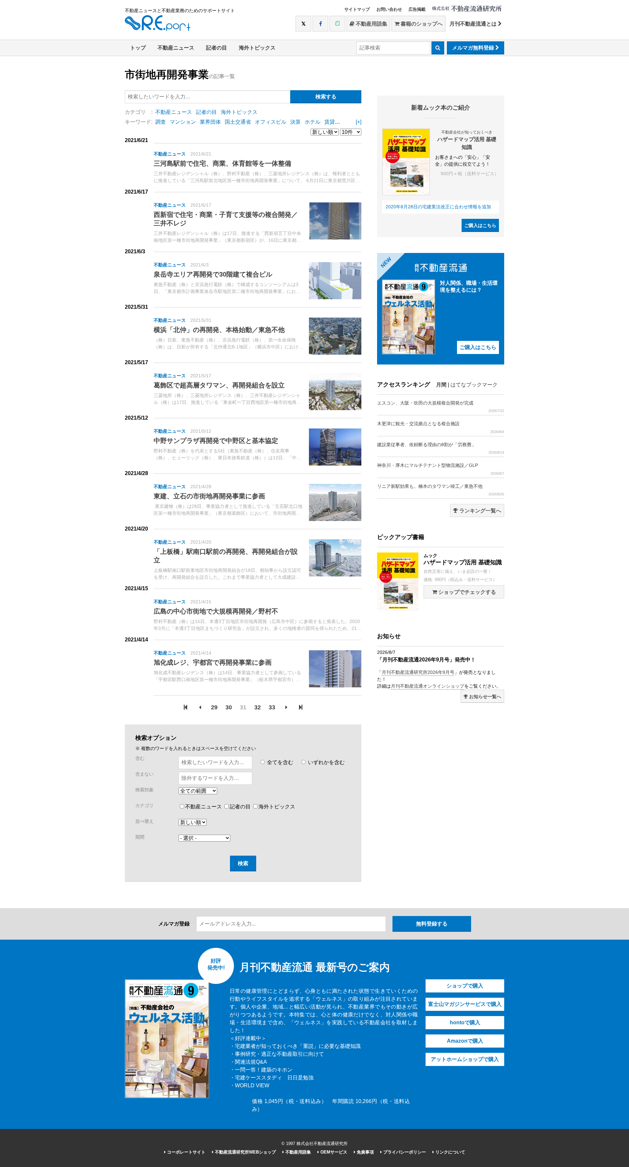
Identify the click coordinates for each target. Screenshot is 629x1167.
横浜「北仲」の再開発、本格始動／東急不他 (219, 329)
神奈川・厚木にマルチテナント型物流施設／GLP (440, 469)
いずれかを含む (326, 762)
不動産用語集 (370, 24)
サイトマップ (357, 9)
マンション (183, 122)
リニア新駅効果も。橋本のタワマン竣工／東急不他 (440, 490)
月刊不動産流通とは (473, 24)
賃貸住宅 (334, 122)
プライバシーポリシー (404, 1152)
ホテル (312, 122)
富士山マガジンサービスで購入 (465, 1004)
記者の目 (216, 48)
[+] (358, 122)
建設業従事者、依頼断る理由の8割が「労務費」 (440, 448)
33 (272, 707)
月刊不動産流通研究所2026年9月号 (418, 672)
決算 (295, 122)
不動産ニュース (176, 48)
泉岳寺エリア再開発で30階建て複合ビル (213, 274)
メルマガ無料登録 (473, 48)
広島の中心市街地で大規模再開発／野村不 (216, 611)
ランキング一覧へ (479, 510)
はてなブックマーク (474, 384)
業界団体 (210, 122)
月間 (441, 384)
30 (228, 707)
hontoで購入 (465, 1022)
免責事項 (364, 1152)
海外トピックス (257, 48)
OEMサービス (333, 1152)
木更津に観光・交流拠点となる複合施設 (440, 427)
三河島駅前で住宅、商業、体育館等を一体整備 (222, 163)
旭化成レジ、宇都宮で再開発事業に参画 (213, 662)
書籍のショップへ (421, 24)
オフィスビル (270, 122)
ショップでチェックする (466, 592)
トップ (138, 48)
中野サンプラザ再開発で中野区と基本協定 (216, 440)
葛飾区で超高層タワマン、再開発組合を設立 (219, 385)
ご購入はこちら (480, 225)
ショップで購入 (465, 986)
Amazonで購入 (465, 1041)
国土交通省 (238, 122)
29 (214, 707)
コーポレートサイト (185, 1152)
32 (257, 707)
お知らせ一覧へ (484, 696)
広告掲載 (417, 9)
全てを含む (279, 762)
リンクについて (449, 1152)
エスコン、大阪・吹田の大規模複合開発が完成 (440, 406)
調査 (160, 122)
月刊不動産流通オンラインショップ (427, 686)
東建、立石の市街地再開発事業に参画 (209, 496)
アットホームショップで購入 (465, 1059)
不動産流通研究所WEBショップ (245, 1152)
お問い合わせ (389, 9)
